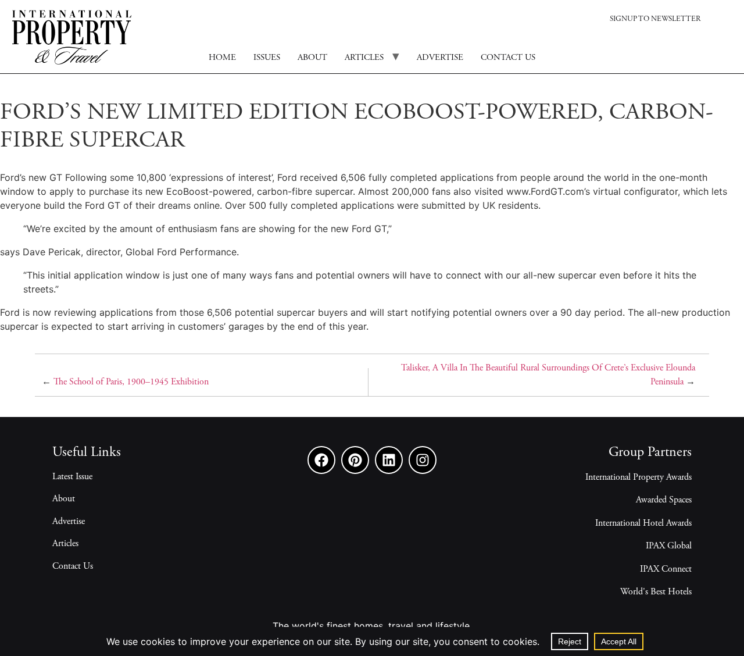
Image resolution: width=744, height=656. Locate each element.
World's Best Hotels (656, 592)
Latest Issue (72, 477)
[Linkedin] (389, 460)
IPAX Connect (666, 569)
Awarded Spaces (664, 500)
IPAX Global (669, 546)
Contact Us (72, 566)
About (312, 58)
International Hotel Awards (643, 523)
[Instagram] (423, 460)
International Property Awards (638, 477)
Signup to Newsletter (655, 19)
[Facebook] (321, 460)
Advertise (440, 58)
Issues (266, 58)
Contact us (508, 58)
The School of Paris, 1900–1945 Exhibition (131, 382)
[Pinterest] (355, 460)
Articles (364, 58)
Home (222, 58)
